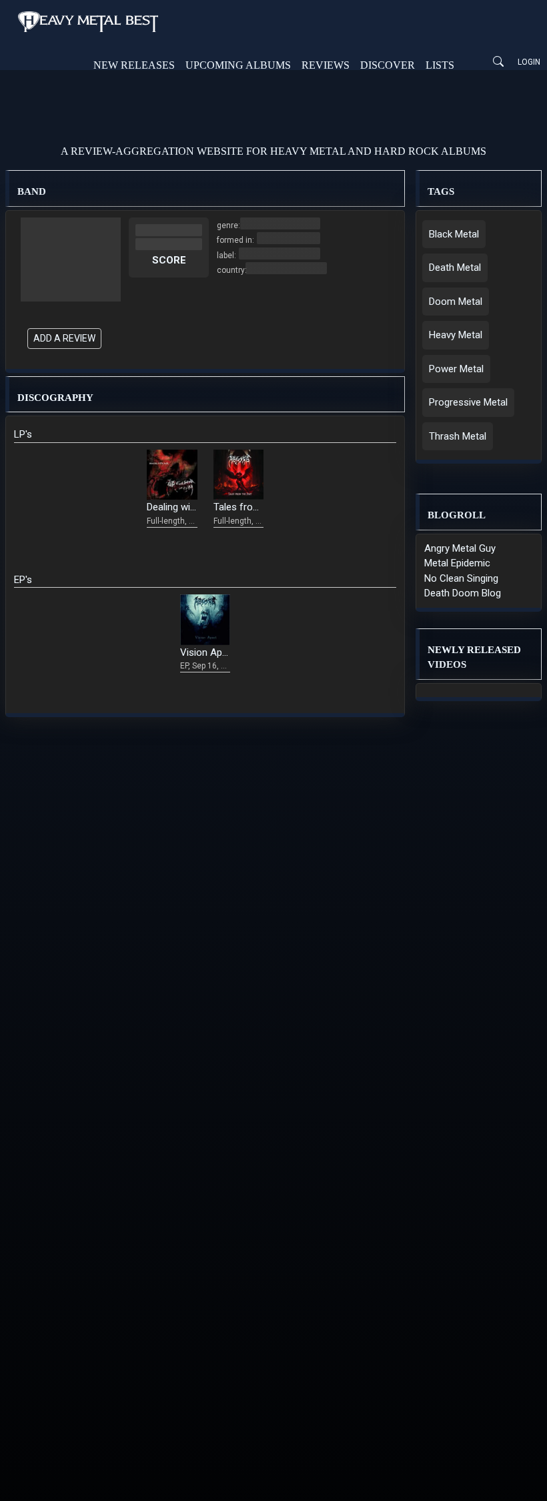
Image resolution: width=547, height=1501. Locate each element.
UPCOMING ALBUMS (238, 65)
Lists (440, 65)
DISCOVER (387, 65)
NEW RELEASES (134, 65)
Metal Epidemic (457, 563)
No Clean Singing (461, 578)
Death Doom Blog (462, 593)
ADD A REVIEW (64, 338)
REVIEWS (326, 65)
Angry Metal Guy (460, 548)
